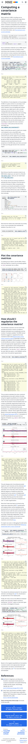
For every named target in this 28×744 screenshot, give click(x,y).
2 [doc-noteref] (16, 505)
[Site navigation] (2, 2)
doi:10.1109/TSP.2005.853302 (10, 697)
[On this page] (25, 2)
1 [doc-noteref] (8, 349)
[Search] (22, 2)
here (14, 520)
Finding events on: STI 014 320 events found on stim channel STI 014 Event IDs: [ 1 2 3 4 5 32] (14, 217)
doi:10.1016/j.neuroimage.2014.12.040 (13, 688)
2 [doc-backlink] (1, 690)
